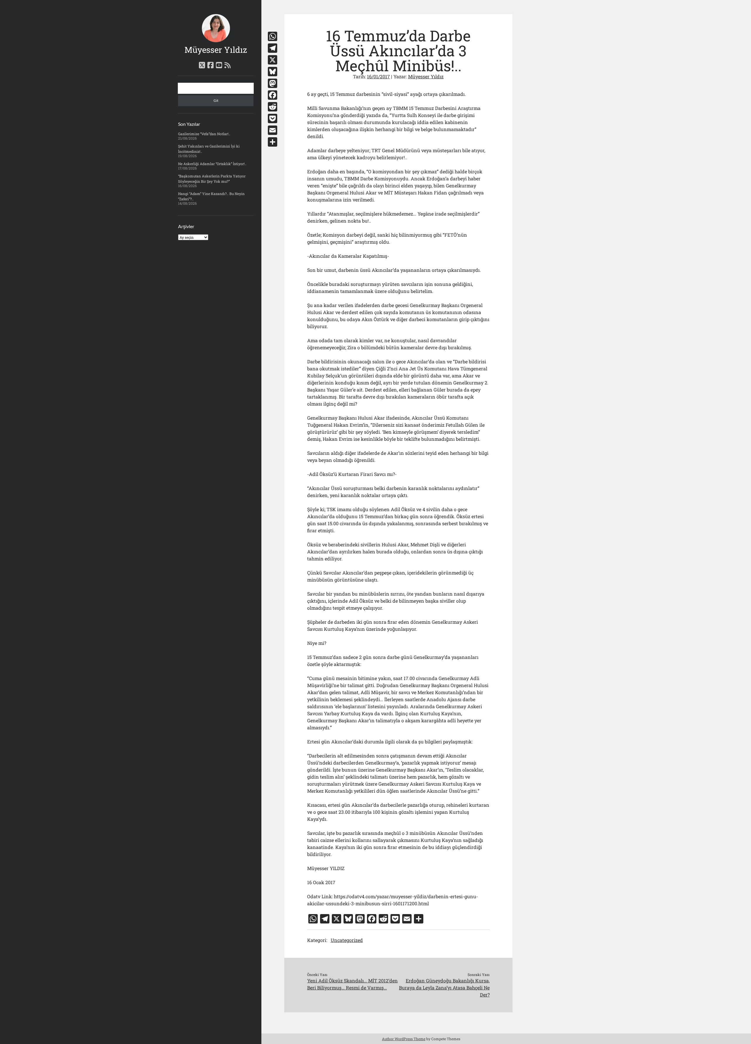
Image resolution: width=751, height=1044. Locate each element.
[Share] (272, 142)
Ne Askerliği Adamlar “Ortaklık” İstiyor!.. (212, 163)
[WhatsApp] (272, 36)
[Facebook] (272, 95)
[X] (272, 60)
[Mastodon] (272, 83)
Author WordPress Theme (403, 1038)
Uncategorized (347, 940)
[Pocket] (272, 118)
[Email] (272, 130)
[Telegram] (272, 48)
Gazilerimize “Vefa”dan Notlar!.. (204, 133)
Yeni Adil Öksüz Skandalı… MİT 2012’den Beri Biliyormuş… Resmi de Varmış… (352, 984)
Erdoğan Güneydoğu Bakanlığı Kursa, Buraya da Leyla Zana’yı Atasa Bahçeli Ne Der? (444, 987)
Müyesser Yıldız (216, 49)
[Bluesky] (272, 71)
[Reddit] (272, 107)
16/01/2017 (378, 76)
